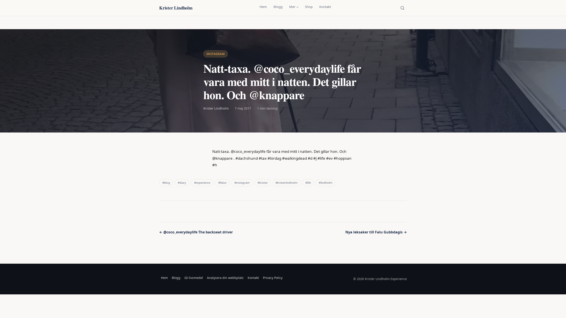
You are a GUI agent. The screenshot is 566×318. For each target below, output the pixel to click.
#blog (166, 183)
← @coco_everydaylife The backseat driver (196, 232)
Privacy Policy (273, 278)
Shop (309, 6)
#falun (222, 183)
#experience (202, 183)
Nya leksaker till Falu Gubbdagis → (376, 232)
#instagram (242, 183)
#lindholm (325, 183)
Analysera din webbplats (225, 278)
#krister (263, 183)
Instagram (216, 54)
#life (308, 183)
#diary (182, 183)
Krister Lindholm (176, 8)
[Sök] (402, 8)
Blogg (278, 6)
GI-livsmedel (193, 278)
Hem (263, 6)
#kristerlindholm (286, 183)
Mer (292, 6)
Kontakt (325, 6)
